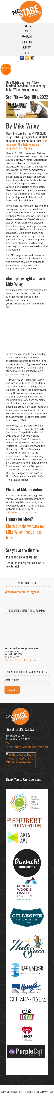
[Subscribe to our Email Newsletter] (27, 58)
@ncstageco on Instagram (21, 591)
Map (8, 743)
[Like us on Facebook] (22, 58)
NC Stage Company (27, 12)
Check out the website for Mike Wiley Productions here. (25, 532)
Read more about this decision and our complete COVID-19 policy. (26, 144)
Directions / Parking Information (20, 660)
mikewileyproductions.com (21, 512)
